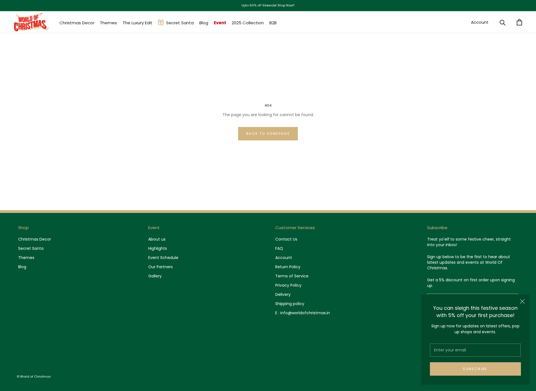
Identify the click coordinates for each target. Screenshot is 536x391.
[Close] (522, 301)
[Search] (503, 22)
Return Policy (287, 267)
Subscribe (475, 368)
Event (220, 23)
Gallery (155, 276)
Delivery (283, 294)
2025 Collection (248, 23)
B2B (273, 23)
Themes (108, 23)
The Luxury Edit (137, 23)
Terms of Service (291, 276)
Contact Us (286, 239)
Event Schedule (163, 257)
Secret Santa (180, 23)
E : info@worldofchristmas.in (302, 313)
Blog (203, 23)
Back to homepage (268, 133)
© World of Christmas (34, 376)
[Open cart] (519, 22)
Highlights (157, 248)
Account (480, 22)
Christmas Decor (76, 23)
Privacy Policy (288, 285)
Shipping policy (289, 303)
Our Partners (160, 267)
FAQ (279, 248)
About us (157, 239)
